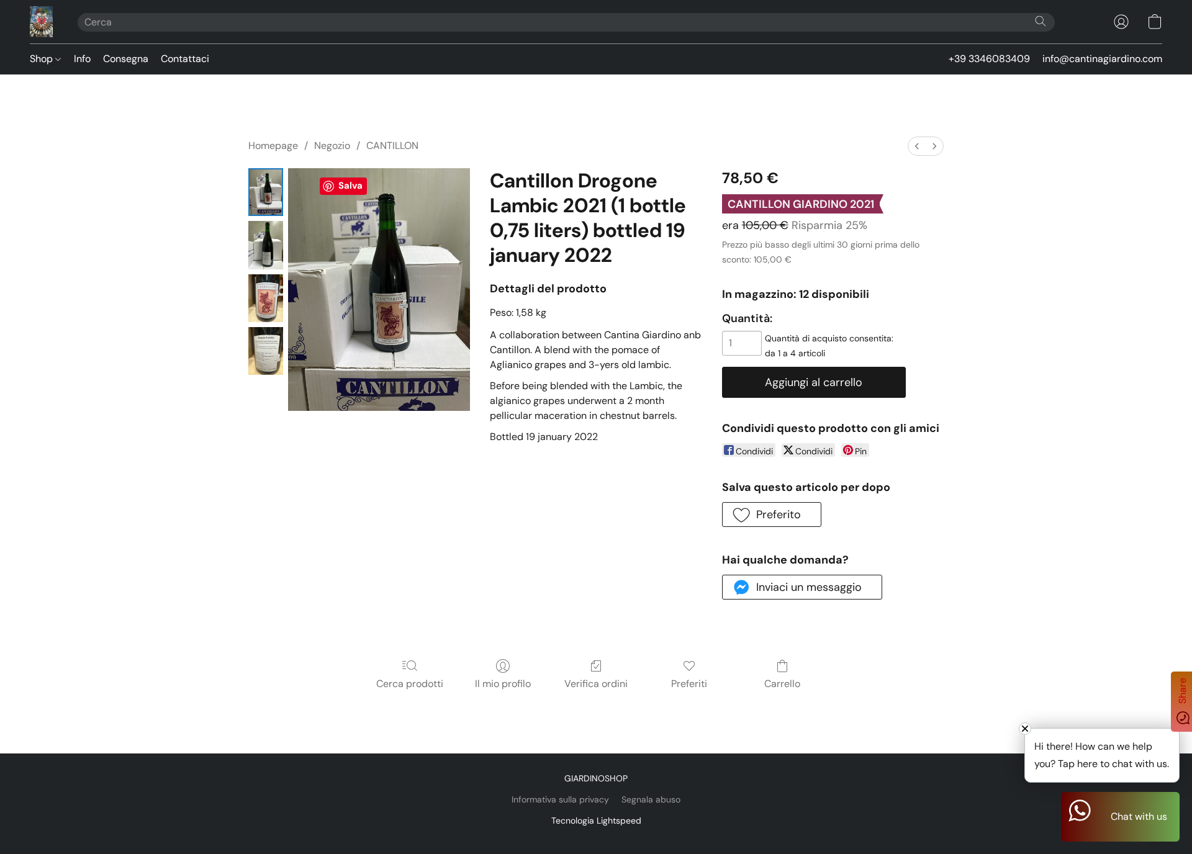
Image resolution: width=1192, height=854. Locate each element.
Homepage (273, 145)
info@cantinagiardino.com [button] (1102, 58)
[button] (41, 21)
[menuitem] (917, 146)
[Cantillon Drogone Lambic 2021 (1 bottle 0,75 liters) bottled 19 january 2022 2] (265, 298)
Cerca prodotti (409, 683)
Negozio (332, 145)
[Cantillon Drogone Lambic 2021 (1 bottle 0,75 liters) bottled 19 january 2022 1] (265, 245)
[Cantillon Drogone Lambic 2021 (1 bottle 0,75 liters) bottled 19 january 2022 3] (265, 351)
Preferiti (689, 683)
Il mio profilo (503, 683)
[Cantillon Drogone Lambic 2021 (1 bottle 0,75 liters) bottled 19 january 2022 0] (265, 192)
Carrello (782, 683)
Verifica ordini (596, 683)
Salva (350, 185)
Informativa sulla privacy (560, 799)
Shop (42, 58)
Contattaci (185, 58)
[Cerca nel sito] (1040, 21)
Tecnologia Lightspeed (596, 820)
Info (82, 58)
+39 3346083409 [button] (989, 58)
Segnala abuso (650, 799)
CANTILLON (392, 145)
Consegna (125, 58)
